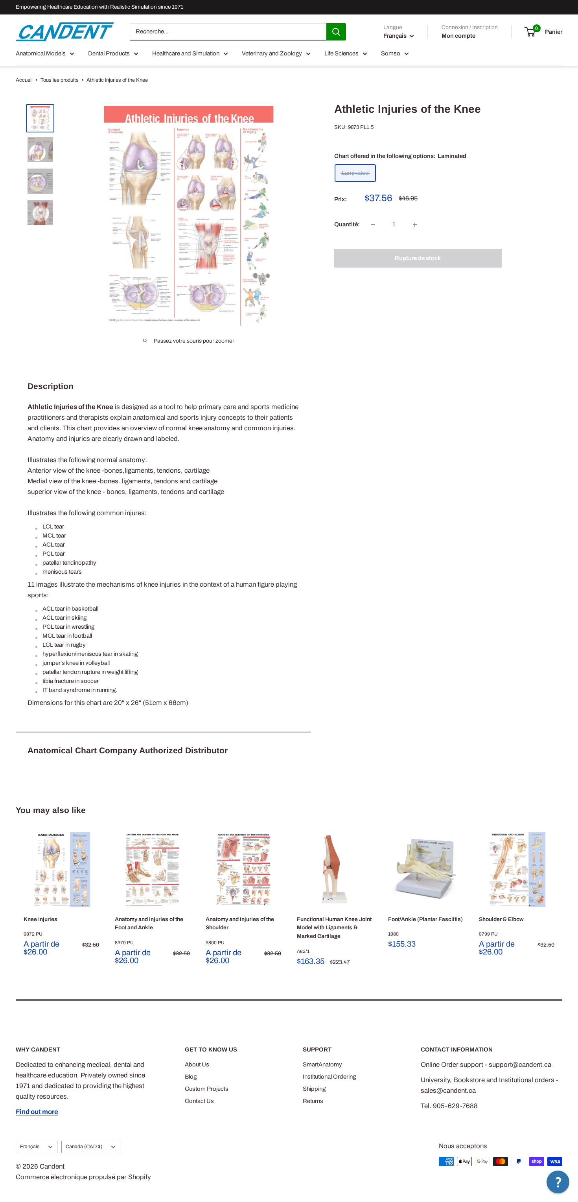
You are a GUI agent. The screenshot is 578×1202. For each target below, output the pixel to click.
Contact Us (199, 1101)
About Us (197, 1064)
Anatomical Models (41, 53)
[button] (558, 1182)
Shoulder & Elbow (501, 919)
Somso (390, 53)
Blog (191, 1077)
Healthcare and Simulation (185, 53)
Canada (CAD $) (84, 1146)
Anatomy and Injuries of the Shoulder (240, 923)
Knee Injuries (40, 919)
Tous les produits (59, 80)
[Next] (562, 900)
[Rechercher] (336, 31)
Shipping (314, 1089)
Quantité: (347, 225)
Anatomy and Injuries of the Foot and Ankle (149, 923)
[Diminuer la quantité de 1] (373, 225)
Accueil (24, 80)
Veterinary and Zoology (272, 53)
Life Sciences (341, 53)
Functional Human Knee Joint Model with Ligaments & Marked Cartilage (334, 927)
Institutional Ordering (329, 1077)
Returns (313, 1101)
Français (30, 1146)
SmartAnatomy (322, 1064)
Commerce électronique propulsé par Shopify (83, 1177)
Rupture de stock (418, 258)
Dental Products (109, 53)
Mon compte (458, 36)
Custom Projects (206, 1089)
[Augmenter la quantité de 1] (415, 225)
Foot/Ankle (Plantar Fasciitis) (425, 919)
